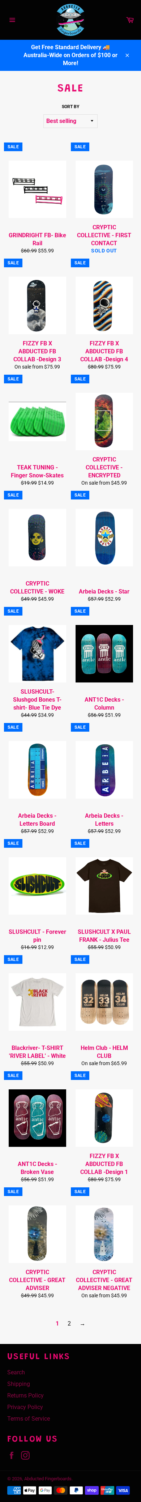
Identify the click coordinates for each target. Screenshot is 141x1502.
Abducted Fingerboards (48, 1478)
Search (16, 1372)
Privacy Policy (25, 1407)
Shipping (18, 1383)
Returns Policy (25, 1395)
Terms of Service (28, 1418)
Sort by (70, 106)
